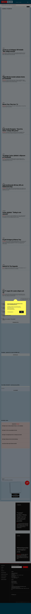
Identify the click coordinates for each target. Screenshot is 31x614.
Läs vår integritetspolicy (11, 309)
